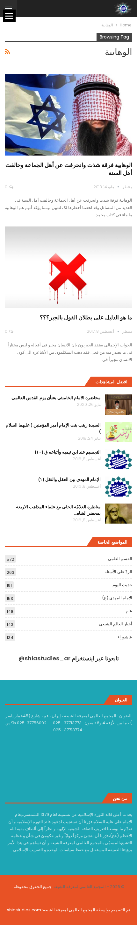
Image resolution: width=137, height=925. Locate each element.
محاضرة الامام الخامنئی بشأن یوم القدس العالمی (56, 397)
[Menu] (9, 16)
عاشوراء (125, 637)
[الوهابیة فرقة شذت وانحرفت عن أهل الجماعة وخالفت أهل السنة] (68, 115)
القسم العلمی (120, 559)
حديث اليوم (122, 585)
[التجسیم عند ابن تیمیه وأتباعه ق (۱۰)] (118, 459)
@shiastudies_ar (44, 658)
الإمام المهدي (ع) (117, 598)
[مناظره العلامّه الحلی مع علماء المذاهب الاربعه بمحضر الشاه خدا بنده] (118, 514)
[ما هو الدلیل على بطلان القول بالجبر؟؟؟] (68, 267)
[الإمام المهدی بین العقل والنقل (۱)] (118, 486)
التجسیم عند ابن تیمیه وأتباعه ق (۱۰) (68, 452)
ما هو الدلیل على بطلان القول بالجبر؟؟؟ (86, 317)
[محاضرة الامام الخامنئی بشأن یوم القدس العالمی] (118, 404)
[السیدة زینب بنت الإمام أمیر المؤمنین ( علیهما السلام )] (118, 432)
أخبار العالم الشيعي (115, 624)
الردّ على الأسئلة (118, 572)
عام (129, 611)
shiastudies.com (24, 910)
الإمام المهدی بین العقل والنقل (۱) (69, 479)
